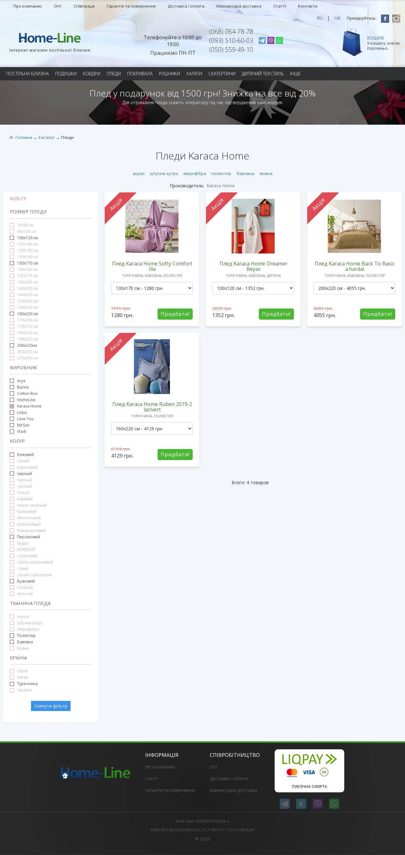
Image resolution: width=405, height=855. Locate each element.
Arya (21, 381)
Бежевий (25, 454)
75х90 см (25, 225)
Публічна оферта (309, 786)
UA (337, 18)
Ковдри (91, 74)
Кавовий (24, 499)
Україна (24, 690)
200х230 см (27, 351)
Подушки (66, 74)
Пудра (22, 543)
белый (22, 492)
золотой (24, 593)
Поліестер (26, 635)
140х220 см (27, 294)
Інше (295, 74)
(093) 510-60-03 (231, 40)
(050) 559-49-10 (231, 49)
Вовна (22, 648)
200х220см (27, 345)
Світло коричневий (34, 562)
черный (24, 473)
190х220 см (27, 339)
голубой (24, 587)
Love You (25, 418)
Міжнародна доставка (238, 6)
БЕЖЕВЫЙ (25, 549)
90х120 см (26, 231)
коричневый (28, 524)
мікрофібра (195, 173)
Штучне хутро (29, 623)
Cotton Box (27, 393)
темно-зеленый (31, 505)
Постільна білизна (27, 74)
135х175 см (27, 275)
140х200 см (27, 288)
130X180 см (27, 250)
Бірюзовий (27, 467)
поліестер (221, 173)
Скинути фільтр (50, 706)
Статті (279, 6)
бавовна (245, 173)
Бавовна (25, 642)
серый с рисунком (34, 574)
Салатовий (26, 556)
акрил (139, 173)
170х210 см (27, 326)
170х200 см (27, 320)
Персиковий (28, 537)
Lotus (22, 412)
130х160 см (27, 256)
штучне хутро (164, 173)
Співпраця (84, 6)
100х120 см (27, 237)
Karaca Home (29, 406)
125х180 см (27, 244)
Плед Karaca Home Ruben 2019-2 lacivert (152, 407)
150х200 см (27, 301)
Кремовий (26, 511)
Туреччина (27, 683)
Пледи (114, 74)
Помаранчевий (31, 530)
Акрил (22, 616)
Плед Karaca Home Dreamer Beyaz (254, 266)
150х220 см (27, 307)
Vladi (21, 431)
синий (22, 461)
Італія (21, 671)
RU (320, 18)
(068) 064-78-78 (231, 31)
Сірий (22, 568)
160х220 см (27, 313)
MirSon (23, 425)
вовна (266, 173)
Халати (194, 74)
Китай (22, 677)
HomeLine (26, 400)
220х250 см (27, 358)
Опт (58, 6)
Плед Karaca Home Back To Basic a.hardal (355, 266)
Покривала (140, 74)
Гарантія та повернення (131, 6)
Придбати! (175, 313)
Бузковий (26, 581)
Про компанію (27, 6)
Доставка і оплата (186, 6)
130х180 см (27, 269)
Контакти (307, 6)
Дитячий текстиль (263, 74)
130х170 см (27, 263)
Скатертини (222, 74)
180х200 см (27, 332)
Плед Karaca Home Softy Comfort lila (152, 266)
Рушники (169, 74)
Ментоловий (28, 518)
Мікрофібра (27, 629)
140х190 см (27, 282)
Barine (23, 387)
